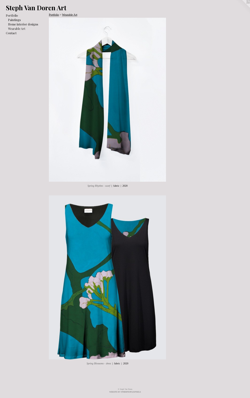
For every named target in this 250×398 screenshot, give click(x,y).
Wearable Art (16, 29)
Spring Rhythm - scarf (98, 185)
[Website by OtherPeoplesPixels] (242, 7)
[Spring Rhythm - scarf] (107, 100)
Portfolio (12, 15)
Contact (11, 33)
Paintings (14, 20)
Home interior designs (23, 24)
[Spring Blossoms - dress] (107, 277)
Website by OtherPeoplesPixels (125, 392)
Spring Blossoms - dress (99, 363)
